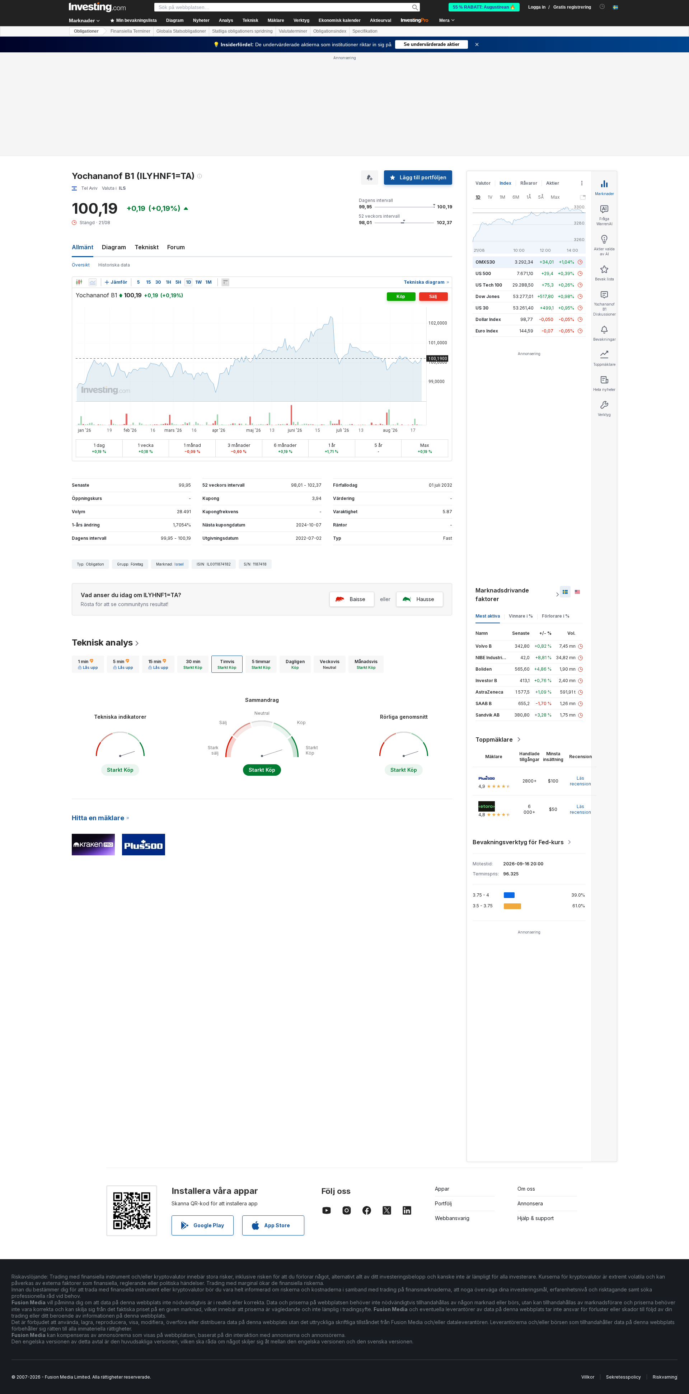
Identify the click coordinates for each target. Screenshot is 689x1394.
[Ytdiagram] (93, 282)
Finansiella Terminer (130, 31)
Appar (442, 1189)
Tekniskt (147, 247)
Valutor (483, 183)
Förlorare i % (556, 616)
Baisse (357, 599)
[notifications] (602, 6)
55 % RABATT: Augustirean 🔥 (484, 7)
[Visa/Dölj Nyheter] (225, 282)
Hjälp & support (535, 1218)
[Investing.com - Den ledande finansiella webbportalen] (97, 7)
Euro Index (486, 331)
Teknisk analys (102, 642)
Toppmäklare (494, 739)
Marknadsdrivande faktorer (502, 595)
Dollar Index (488, 319)
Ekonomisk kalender (340, 20)
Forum (176, 247)
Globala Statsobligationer (181, 31)
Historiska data (114, 265)
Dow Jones (487, 296)
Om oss (526, 1189)
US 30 (481, 308)
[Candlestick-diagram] (79, 282)
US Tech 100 (488, 285)
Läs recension (580, 780)
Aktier (552, 183)
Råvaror (528, 183)
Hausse (425, 599)
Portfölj (443, 1203)
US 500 (483, 273)
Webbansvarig (452, 1218)
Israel (179, 564)
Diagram (114, 247)
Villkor (587, 1377)
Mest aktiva (487, 616)
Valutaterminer (293, 31)
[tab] (88, 664)
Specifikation (365, 31)
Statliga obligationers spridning (242, 31)
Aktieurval (380, 20)
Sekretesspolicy (623, 1377)
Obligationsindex (329, 31)
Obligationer (86, 31)
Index (505, 183)
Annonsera (530, 1203)
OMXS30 (485, 262)
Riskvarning (665, 1377)
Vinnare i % (521, 616)
